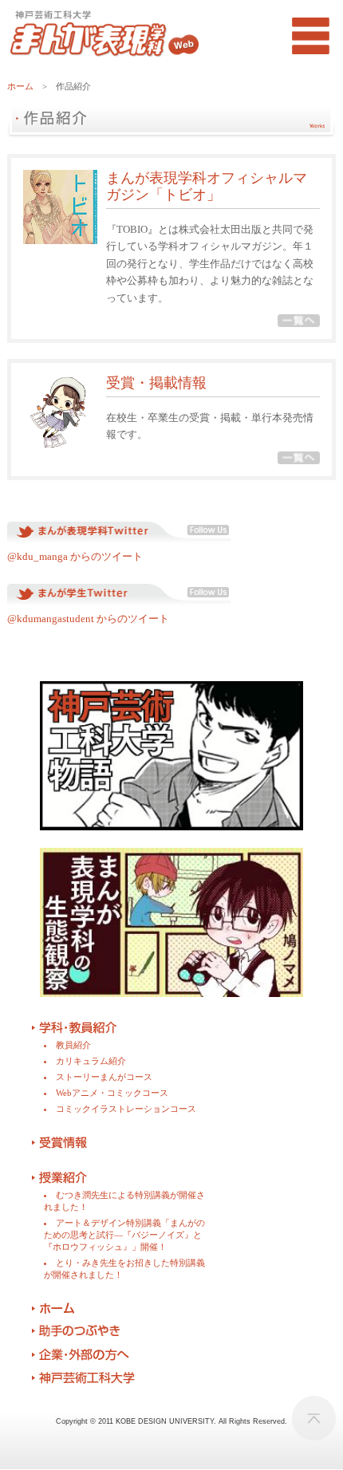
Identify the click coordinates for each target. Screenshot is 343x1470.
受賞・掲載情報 (156, 383)
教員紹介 (73, 1045)
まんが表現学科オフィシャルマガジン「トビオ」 (206, 186)
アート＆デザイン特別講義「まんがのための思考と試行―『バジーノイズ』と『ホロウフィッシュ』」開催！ (124, 1234)
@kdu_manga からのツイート (75, 556)
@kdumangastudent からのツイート (88, 619)
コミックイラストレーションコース (126, 1108)
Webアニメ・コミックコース (112, 1093)
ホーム (20, 86)
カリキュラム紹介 (91, 1061)
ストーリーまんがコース (104, 1077)
